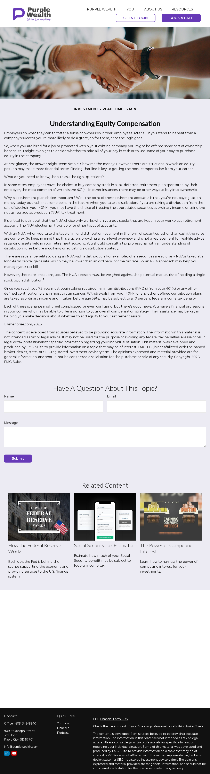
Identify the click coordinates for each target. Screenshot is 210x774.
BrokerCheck (194, 726)
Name (9, 396)
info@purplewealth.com (21, 747)
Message (11, 423)
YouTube (63, 723)
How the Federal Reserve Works (34, 548)
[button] (101, 9)
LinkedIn (63, 728)
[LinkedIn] (7, 753)
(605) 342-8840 (25, 723)
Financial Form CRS (114, 719)
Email (111, 396)
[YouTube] (14, 753)
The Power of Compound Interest (166, 548)
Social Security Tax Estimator (104, 545)
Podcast (63, 733)
